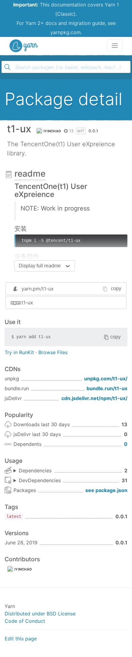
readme (29, 173)
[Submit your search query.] (7, 67)
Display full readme (40, 265)
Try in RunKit (19, 352)
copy (116, 288)
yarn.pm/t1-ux (37, 289)
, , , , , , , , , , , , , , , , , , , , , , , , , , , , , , (37, 480)
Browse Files (53, 352)
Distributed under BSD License (40, 614)
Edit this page (21, 638)
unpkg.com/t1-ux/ (105, 378)
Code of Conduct (25, 621)
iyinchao (52, 131)
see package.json (106, 490)
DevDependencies (40, 480)
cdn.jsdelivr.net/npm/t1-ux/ (94, 398)
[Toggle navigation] (114, 45)
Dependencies (35, 470)
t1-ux (27, 302)
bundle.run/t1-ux (107, 388)
